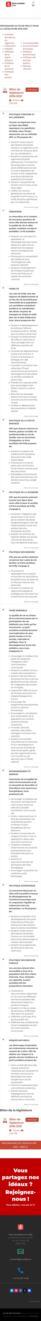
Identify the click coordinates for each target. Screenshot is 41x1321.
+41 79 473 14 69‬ (21, 1278)
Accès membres (34, 1301)
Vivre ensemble (30, 43)
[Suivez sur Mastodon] (12, 1290)
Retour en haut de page (31, 207)
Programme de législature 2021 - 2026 (19, 1145)
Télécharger (32, 90)
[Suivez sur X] (25, 1290)
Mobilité (9, 49)
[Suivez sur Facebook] (20, 1290)
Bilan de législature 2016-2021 (16, 93)
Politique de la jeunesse (9, 66)
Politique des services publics (29, 60)
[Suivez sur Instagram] (16, 1290)
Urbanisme (10, 46)
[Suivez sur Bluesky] (29, 1290)
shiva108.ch (34, 1316)
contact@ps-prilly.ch (20, 1259)
